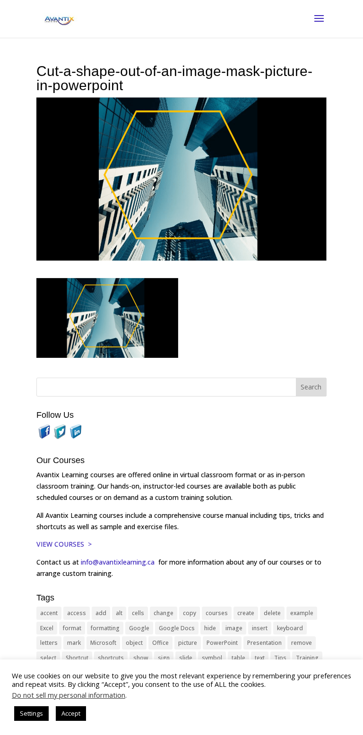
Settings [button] (31, 713)
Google (139, 628)
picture (187, 643)
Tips (280, 658)
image (233, 628)
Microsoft (103, 643)
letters (49, 643)
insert (260, 628)
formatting (105, 628)
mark (74, 643)
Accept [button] (70, 713)
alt (119, 613)
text (260, 658)
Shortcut (77, 658)
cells (138, 613)
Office (160, 643)
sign (164, 658)
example (301, 613)
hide (210, 628)
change (163, 613)
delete (272, 613)
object (134, 643)
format (72, 628)
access (76, 613)
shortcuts (111, 658)
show (140, 658)
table (238, 658)
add (100, 613)
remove (301, 643)
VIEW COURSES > (64, 544)
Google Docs (177, 628)
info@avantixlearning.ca (118, 562)
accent (49, 613)
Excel (46, 628)
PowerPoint (222, 643)
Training (307, 658)
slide (185, 658)
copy (189, 613)
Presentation (264, 643)
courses (217, 613)
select (48, 658)
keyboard (290, 628)
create (245, 613)
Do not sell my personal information (68, 695)
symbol (212, 658)
